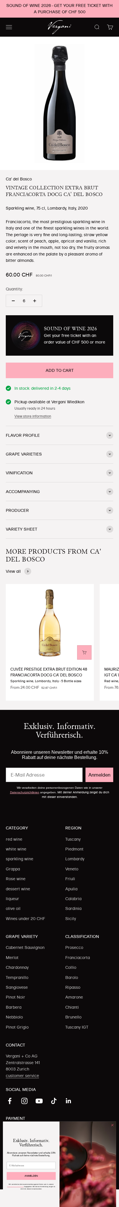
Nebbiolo (14, 1017)
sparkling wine (19, 858)
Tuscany (73, 839)
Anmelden (99, 775)
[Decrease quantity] (13, 301)
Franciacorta (77, 957)
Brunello (73, 1017)
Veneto (71, 869)
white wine (16, 849)
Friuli (70, 878)
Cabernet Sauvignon (25, 947)
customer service (22, 1075)
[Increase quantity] (34, 301)
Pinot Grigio (17, 1027)
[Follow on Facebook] (10, 1101)
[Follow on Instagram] (24, 1101)
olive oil (13, 908)
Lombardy (74, 858)
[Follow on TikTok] (54, 1101)
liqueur (12, 898)
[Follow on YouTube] (39, 1101)
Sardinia (73, 908)
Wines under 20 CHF (25, 918)
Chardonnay (17, 967)
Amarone (74, 997)
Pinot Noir (15, 997)
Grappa (13, 869)
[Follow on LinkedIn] (68, 1101)
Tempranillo (17, 977)
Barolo (71, 977)
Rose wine (15, 878)
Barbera (13, 1007)
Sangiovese (17, 987)
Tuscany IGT (76, 1027)
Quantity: (14, 289)
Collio (70, 967)
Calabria (73, 898)
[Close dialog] (112, 1125)
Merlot (12, 957)
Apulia (71, 888)
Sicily (70, 918)
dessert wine (18, 888)
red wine (14, 839)
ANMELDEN (31, 1175)
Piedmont (74, 849)
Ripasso (72, 987)
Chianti (72, 1007)
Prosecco (74, 947)
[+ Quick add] (84, 652)
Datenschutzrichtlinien (24, 792)
